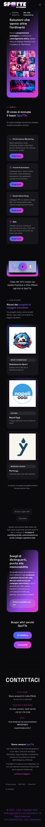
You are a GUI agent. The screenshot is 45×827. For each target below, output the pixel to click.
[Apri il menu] (40, 5)
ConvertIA (22, 644)
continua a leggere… (22, 774)
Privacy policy (11, 784)
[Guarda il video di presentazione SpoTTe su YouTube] (22, 267)
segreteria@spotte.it (22, 728)
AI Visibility (22, 635)
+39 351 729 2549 (22, 712)
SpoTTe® (13, 813)
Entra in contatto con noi (22, 603)
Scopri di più (16, 156)
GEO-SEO (21, 784)
